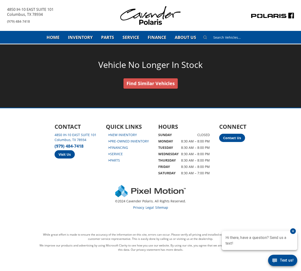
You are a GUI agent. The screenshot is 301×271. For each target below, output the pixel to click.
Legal (150, 207)
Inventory (80, 37)
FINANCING (118, 147)
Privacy (138, 207)
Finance (157, 37)
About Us (185, 37)
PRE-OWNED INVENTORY (128, 141)
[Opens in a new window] (291, 16)
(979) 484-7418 (18, 21)
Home (53, 37)
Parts (107, 37)
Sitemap (161, 207)
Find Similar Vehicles (151, 83)
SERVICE (115, 154)
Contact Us (232, 138)
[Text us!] (282, 261)
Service (131, 37)
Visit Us (65, 154)
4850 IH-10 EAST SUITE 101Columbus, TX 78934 (30, 12)
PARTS (114, 160)
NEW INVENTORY (122, 135)
